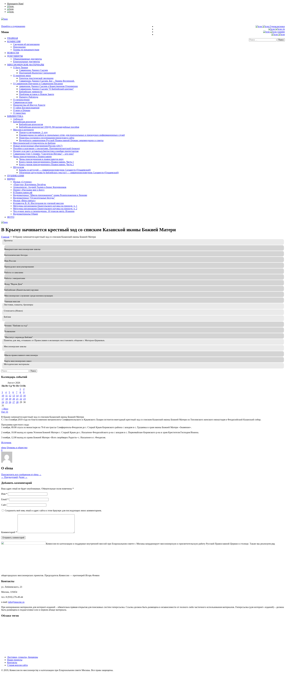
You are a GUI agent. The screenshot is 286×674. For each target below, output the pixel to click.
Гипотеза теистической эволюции (36, 78)
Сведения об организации (26, 44)
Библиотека (15, 116)
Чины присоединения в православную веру (41, 159)
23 (24, 399)
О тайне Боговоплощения (26, 107)
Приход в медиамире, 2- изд (33, 132)
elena (3, 447)
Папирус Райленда (28, 97)
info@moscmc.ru (16, 602)
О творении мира (22, 75)
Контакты (12, 662)
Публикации (15, 175)
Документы (15, 56)
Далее (22, 477)
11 (6, 395)
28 (17, 402)
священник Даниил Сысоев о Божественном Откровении (48, 86)
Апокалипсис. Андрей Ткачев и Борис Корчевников (39, 187)
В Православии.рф (22, 192)
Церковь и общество (17, 447)
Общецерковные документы (27, 59)
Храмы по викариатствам (26, 49)
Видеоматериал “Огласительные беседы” (34, 198)
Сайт (3, 505)
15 (21, 395)
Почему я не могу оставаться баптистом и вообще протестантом (46, 151)
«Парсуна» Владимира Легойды (29, 184)
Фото (10, 217)
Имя (4, 494)
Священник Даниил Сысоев (33, 70)
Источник (6, 442)
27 (14, 402)
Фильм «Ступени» (22, 182)
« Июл (5, 408)
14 (17, 395)
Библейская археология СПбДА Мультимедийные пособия (49, 127)
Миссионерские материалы (25, 64)
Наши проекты (14, 660)
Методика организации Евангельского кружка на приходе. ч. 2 (45, 208)
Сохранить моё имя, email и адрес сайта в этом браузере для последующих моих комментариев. (53, 510)
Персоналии (19, 47)
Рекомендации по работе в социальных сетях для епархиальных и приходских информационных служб (72, 135)
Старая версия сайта (17, 665)
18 (6, 399)
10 (3, 395)
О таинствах (19, 113)
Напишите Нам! (15, 3)
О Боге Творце (20, 67)
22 (21, 399)
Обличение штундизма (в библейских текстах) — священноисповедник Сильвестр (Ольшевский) (69, 172)
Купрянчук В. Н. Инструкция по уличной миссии (38, 203)
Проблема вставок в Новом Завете (36, 94)
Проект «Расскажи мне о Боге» (29, 190)
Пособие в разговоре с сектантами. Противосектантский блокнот (46, 148)
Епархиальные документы (26, 61)
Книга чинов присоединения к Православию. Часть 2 (46, 164)
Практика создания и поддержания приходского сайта (46, 137)
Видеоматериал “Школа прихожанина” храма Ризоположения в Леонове (50, 195)
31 (7, 412)
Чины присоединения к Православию (32, 156)
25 (6, 402)
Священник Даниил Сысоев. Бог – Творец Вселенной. (47, 81)
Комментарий (9, 532)
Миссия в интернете (23, 129)
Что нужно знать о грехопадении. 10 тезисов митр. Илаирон (43, 211)
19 (10, 399)
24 (3, 402)
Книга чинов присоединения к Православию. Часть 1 (46, 162)
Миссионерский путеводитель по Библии (34, 143)
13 (14, 395)
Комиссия (14, 41)
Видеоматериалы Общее (25, 214)
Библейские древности (30, 91)
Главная (12, 38)
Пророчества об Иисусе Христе (29, 105)
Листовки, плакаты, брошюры (22, 657)
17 (3, 399)
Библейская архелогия (24, 121)
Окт (3, 412)
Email (4, 499)
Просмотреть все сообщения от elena (21, 474)
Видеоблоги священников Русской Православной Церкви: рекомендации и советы (61, 140)
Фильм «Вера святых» (24, 200)
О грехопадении (21, 99)
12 (10, 395)
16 (24, 395)
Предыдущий (9, 477)
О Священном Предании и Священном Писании (38, 83)
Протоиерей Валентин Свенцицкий (37, 73)
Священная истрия (22, 102)
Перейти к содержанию (13, 26)
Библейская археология (31, 124)
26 (10, 402)
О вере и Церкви (21, 110)
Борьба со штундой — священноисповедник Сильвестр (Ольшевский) (55, 170)
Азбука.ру (18, 119)
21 (17, 399)
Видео (11, 179)
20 (14, 399)
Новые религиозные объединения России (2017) (37, 146)
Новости (13, 52)
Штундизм (18, 167)
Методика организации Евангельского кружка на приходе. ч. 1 (45, 206)
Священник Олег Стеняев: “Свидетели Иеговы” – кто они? (43, 154)
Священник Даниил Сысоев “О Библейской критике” (46, 89)
